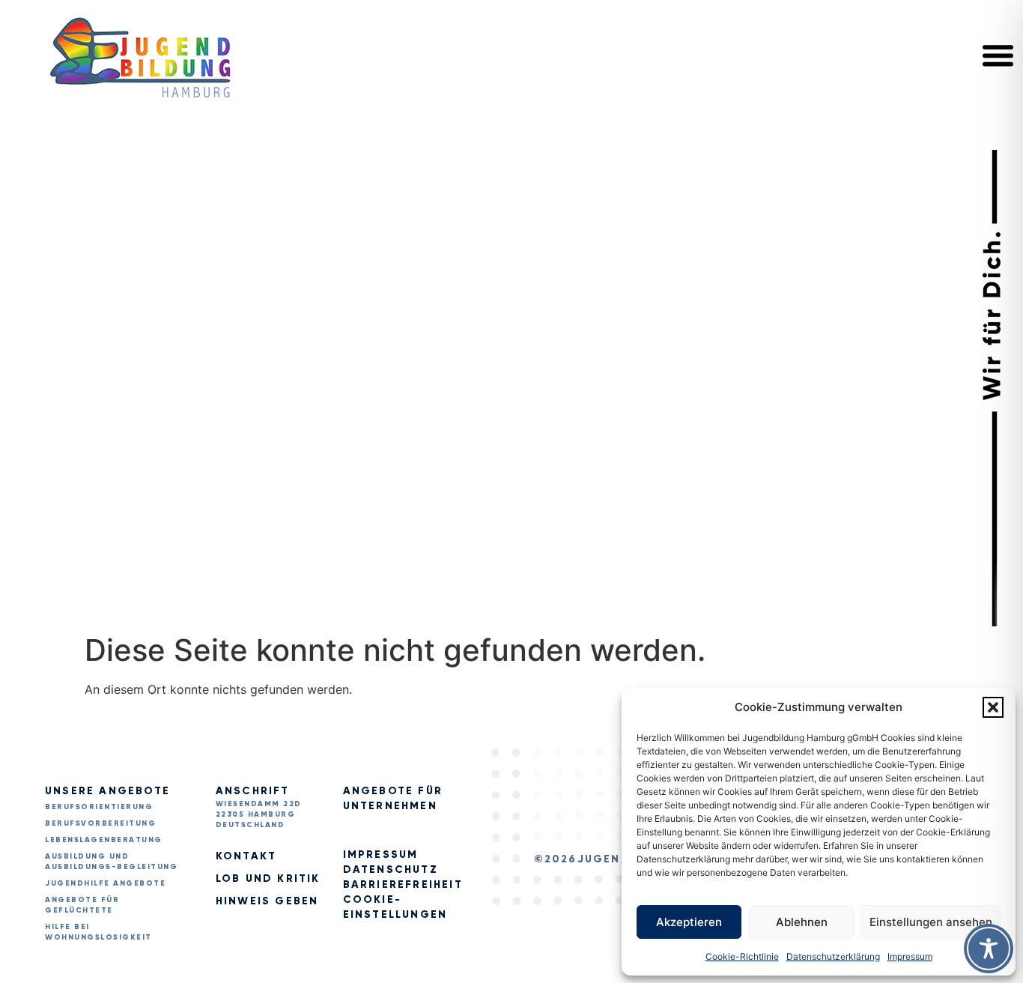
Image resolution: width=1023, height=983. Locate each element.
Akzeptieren (689, 922)
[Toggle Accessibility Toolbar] (988, 948)
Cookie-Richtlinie (742, 956)
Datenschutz (390, 869)
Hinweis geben (267, 901)
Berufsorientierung (99, 806)
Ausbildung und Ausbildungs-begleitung (111, 861)
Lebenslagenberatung (104, 839)
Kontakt (246, 856)
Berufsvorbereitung (100, 823)
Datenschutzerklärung (833, 956)
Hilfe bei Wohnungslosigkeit (98, 932)
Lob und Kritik (268, 878)
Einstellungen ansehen (930, 922)
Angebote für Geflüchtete (82, 905)
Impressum (909, 956)
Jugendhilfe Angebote (105, 883)
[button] (993, 707)
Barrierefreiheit (403, 884)
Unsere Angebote (107, 790)
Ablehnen (802, 922)
